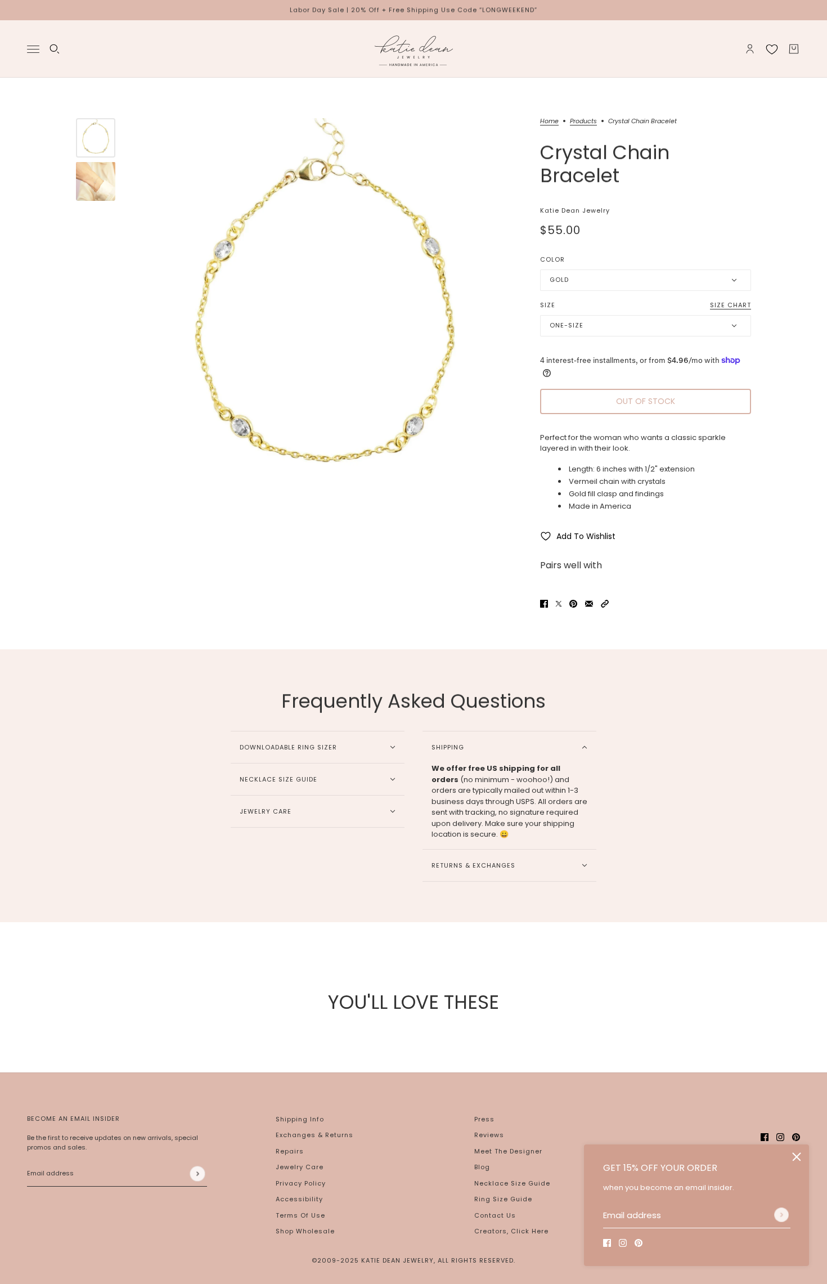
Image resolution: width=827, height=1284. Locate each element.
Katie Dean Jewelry (575, 210)
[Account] (750, 49)
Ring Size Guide (503, 1199)
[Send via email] (589, 604)
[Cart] (794, 49)
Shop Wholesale (305, 1231)
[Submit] (781, 1214)
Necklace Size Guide (512, 1183)
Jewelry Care (299, 1166)
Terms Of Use (300, 1215)
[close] (796, 1156)
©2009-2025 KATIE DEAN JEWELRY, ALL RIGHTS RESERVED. (413, 1260)
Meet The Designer (508, 1151)
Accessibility (299, 1199)
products (583, 121)
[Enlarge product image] (324, 309)
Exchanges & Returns (314, 1134)
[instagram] (622, 1243)
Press (484, 1119)
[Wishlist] (772, 49)
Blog (482, 1166)
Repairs (290, 1151)
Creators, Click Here (511, 1231)
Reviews (489, 1134)
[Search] (54, 49)
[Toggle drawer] (33, 48)
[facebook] (607, 1243)
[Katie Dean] (413, 49)
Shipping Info (300, 1119)
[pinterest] (638, 1243)
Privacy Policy (301, 1183)
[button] (604, 604)
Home (549, 121)
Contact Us (495, 1215)
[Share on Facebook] (544, 604)
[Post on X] (558, 604)
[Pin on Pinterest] (573, 604)
